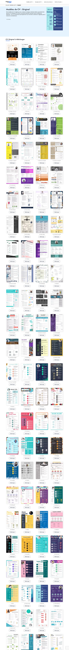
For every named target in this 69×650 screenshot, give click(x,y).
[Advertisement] (26, 28)
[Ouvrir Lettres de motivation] (52, 2)
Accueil (7, 5)
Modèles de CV (13, 5)
